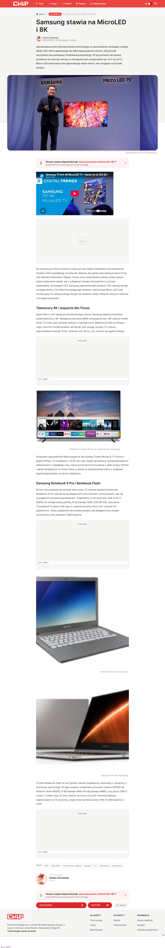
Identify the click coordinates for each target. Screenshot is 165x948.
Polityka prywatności (147, 929)
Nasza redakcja (145, 920)
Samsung (104, 866)
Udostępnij (46, 905)
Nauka (82, 3)
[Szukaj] (156, 4)
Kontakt (141, 925)
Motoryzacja (96, 929)
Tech (41, 3)
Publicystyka (99, 3)
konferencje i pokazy (72, 866)
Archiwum (56, 14)
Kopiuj (123, 905)
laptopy (87, 866)
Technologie (96, 920)
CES (46, 866)
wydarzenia (117, 866)
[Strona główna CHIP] (21, 3)
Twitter (95, 905)
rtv (95, 866)
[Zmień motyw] (149, 3)
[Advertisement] (82, 359)
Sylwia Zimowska (50, 38)
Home (41, 14)
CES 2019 (56, 866)
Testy (54, 3)
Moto (69, 3)
